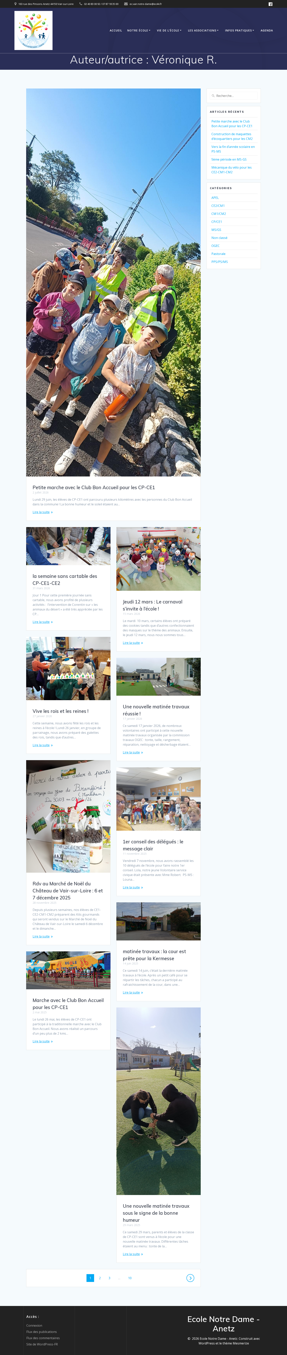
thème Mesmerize (236, 1343)
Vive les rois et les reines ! (60, 711)
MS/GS (216, 230)
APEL (215, 198)
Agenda (267, 30)
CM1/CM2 (218, 214)
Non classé (219, 238)
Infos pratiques (238, 30)
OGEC (215, 246)
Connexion (34, 1325)
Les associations (202, 30)
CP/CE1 (216, 222)
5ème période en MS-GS (229, 159)
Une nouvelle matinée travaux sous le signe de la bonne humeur (156, 1213)
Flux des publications (41, 1332)
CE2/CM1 (218, 206)
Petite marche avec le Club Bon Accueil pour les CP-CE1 (94, 487)
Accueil (116, 30)
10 (131, 1278)
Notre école (137, 30)
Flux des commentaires (43, 1338)
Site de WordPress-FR (42, 1344)
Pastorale (218, 254)
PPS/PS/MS (219, 262)
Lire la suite (41, 512)
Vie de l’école (168, 30)
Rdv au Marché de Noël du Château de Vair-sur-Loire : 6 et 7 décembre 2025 (68, 891)
